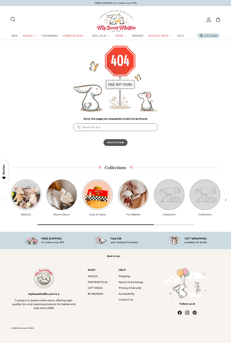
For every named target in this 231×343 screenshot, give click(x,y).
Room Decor (62, 214)
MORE (119, 35)
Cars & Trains (97, 214)
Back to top (114, 256)
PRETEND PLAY (98, 282)
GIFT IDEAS (95, 287)
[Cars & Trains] (98, 195)
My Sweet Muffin (26, 328)
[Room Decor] (62, 195)
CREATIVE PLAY (73, 35)
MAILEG (28, 35)
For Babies (133, 214)
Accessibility (126, 293)
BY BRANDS (95, 293)
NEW (14, 35)
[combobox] (115, 127)
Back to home (115, 142)
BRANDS (137, 35)
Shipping (124, 276)
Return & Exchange (131, 282)
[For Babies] (133, 195)
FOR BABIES (50, 35)
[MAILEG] (26, 195)
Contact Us (126, 299)
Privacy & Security (130, 287)
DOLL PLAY (99, 35)
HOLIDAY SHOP (158, 35)
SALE (180, 35)
